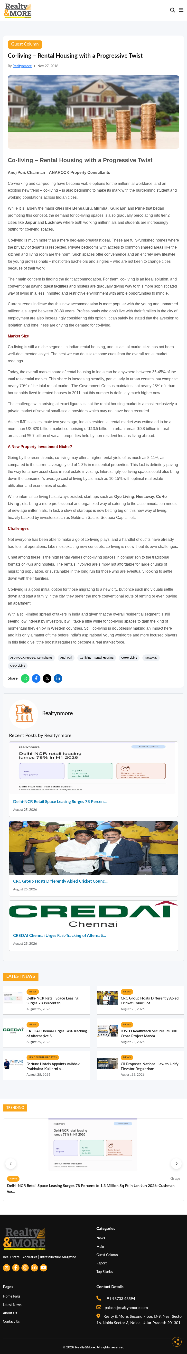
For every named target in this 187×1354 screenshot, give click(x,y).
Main (100, 1247)
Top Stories (104, 1272)
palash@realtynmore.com (126, 1308)
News (100, 1238)
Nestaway (151, 657)
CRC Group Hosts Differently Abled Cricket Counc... (60, 881)
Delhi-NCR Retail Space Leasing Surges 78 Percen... (60, 802)
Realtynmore (22, 66)
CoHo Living (129, 657)
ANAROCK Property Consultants (31, 657)
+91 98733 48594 (119, 1299)
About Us (10, 1313)
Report (101, 1263)
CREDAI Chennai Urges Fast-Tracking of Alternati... (59, 936)
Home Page (11, 1296)
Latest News (12, 1305)
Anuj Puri (66, 657)
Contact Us (11, 1321)
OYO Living (17, 665)
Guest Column (107, 1255)
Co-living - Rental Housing (96, 657)
